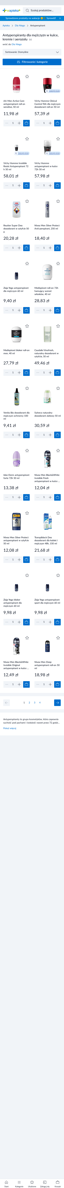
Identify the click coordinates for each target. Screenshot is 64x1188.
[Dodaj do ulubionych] (27, 76)
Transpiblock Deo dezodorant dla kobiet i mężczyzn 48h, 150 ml (46, 540)
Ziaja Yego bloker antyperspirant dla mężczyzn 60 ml (12, 603)
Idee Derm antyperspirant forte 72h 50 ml (16, 476)
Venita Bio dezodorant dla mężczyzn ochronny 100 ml (16, 416)
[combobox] (42, 10)
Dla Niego (20, 26)
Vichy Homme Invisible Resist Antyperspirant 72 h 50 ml (15, 166)
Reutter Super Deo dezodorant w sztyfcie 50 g (16, 228)
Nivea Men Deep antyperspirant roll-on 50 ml (47, 665)
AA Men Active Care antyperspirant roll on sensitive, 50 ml (14, 104)
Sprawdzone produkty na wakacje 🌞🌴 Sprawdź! (31, 18)
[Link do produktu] (16, 100)
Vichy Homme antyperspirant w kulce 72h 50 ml (45, 166)
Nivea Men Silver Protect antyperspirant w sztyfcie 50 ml (16, 540)
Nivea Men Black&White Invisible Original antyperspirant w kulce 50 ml (16, 665)
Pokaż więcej (9, 728)
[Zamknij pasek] (60, 18)
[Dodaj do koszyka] (26, 123)
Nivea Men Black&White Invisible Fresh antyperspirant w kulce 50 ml (47, 478)
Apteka (6, 26)
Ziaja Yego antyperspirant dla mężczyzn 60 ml (16, 289)
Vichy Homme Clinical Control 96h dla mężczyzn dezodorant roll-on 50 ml (47, 104)
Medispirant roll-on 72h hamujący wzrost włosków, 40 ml (46, 291)
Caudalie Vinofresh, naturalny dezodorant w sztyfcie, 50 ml (46, 353)
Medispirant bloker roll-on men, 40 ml (16, 352)
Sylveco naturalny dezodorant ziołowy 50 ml (47, 414)
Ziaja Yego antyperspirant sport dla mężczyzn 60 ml (47, 601)
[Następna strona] (57, 702)
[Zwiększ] (19, 123)
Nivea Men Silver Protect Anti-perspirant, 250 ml (47, 227)
